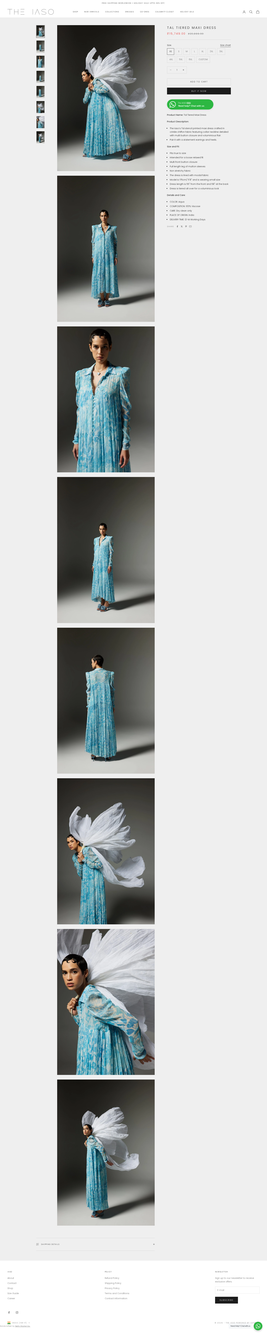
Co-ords (144, 12)
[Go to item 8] (40, 137)
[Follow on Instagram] (17, 1312)
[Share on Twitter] (181, 226)
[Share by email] (190, 226)
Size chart (225, 45)
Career (11, 1298)
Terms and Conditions (117, 1293)
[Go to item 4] (40, 76)
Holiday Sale (187, 12)
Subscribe (226, 1300)
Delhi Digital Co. (22, 1326)
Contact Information (116, 1298)
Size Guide (13, 1293)
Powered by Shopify (248, 1323)
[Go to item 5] (40, 92)
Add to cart (199, 81)
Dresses (129, 12)
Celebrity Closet (164, 12)
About (10, 1278)
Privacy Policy (112, 1288)
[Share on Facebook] (177, 226)
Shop (75, 12)
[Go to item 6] (40, 107)
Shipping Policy (113, 1283)
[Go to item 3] (40, 61)
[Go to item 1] (40, 31)
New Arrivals (91, 12)
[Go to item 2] (40, 46)
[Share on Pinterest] (186, 226)
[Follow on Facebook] (9, 1312)
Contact (12, 1283)
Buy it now (198, 90)
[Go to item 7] (40, 122)
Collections (112, 12)
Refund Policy (112, 1278)
